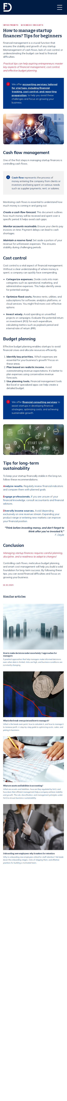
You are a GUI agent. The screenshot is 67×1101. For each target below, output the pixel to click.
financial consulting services (39, 402)
